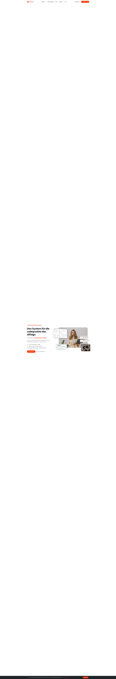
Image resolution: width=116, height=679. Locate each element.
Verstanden (86, 677)
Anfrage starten (85, 1)
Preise (56, 1)
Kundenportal (77, 1)
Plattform (43, 1)
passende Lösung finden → (41, 351)
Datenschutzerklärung (65, 677)
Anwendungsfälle (50, 1)
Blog (65, 1)
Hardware (60, 1)
